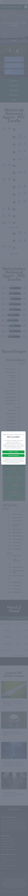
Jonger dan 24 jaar (13, 455)
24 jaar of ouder (13, 451)
